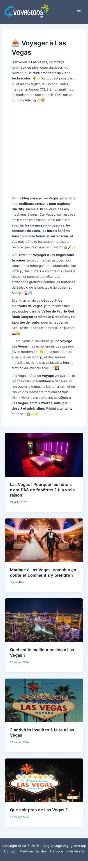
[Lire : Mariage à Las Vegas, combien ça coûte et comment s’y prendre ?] (44, 540)
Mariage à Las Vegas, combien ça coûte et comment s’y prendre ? (43, 572)
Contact (10, 851)
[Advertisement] (44, 149)
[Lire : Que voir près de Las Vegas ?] (44, 780)
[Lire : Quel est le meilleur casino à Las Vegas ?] (44, 620)
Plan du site (75, 851)
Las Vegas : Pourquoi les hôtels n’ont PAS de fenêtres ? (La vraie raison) (42, 489)
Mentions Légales (32, 851)
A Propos (56, 851)
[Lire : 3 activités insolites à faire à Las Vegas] (44, 700)
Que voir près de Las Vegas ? (39, 809)
